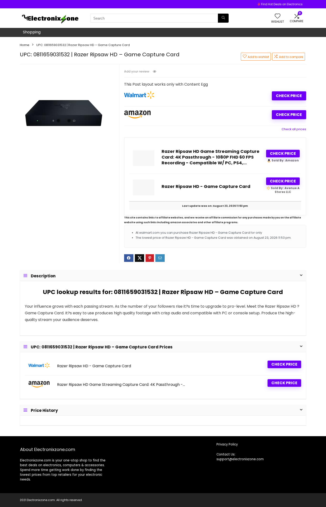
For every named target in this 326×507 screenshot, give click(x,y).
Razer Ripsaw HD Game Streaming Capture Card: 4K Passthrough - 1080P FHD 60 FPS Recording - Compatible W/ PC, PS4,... (210, 157)
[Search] (223, 18)
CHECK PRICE (289, 95)
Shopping (32, 32)
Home (24, 45)
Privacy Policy (227, 444)
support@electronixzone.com (240, 459)
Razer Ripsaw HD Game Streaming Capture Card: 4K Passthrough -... (121, 384)
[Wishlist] (277, 16)
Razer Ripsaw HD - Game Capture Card (206, 186)
